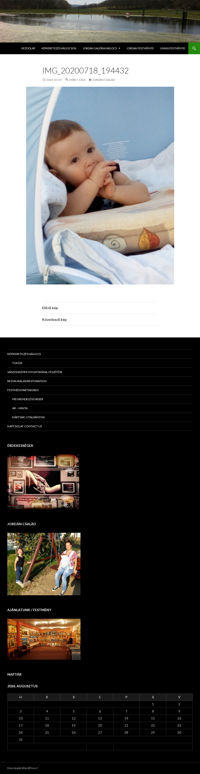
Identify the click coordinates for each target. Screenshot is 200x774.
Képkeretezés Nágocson (58, 48)
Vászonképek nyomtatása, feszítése (34, 372)
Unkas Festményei (172, 48)
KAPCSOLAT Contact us (24, 426)
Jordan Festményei (140, 48)
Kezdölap (28, 48)
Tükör (17, 363)
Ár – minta (20, 408)
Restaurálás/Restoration (27, 381)
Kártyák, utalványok (28, 417)
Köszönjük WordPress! (22, 768)
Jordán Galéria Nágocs (100, 48)
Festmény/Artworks (23, 390)
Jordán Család (103, 80)
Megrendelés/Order (27, 399)
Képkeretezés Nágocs (24, 354)
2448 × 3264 (77, 80)
